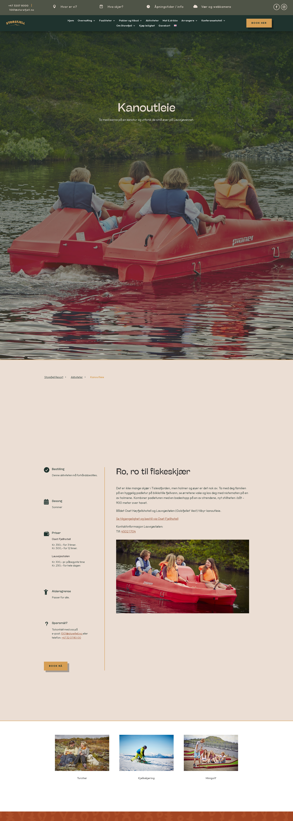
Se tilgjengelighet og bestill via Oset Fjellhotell (147, 519)
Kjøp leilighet (147, 25)
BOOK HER (259, 22)
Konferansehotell (211, 20)
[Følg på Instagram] (284, 7)
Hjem (71, 20)
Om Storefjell (124, 25)
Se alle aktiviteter (146, 793)
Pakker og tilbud (129, 20)
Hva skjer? (115, 7)
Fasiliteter (105, 20)
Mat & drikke (170, 20)
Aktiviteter (152, 20)
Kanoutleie (97, 377)
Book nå (55, 665)
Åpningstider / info (169, 7)
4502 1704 (128, 531)
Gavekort (164, 25)
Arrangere (187, 20)
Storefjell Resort (53, 377)
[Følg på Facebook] (277, 7)
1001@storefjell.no (71, 633)
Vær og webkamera (216, 7)
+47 (18, 5)
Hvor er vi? (69, 7)
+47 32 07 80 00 (71, 637)
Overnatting (85, 20)
